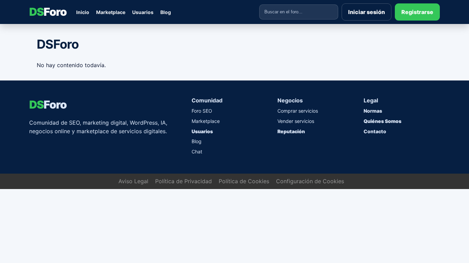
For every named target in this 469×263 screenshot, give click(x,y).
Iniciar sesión (366, 12)
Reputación (291, 131)
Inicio (82, 12)
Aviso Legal (133, 181)
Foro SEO (202, 111)
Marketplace (110, 12)
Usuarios (142, 12)
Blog (165, 12)
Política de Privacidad (183, 181)
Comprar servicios (297, 111)
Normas (373, 111)
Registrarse (417, 12)
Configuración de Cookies (310, 181)
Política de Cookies (244, 181)
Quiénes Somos (382, 121)
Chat (197, 151)
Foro (48, 11)
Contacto (375, 131)
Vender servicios (295, 121)
